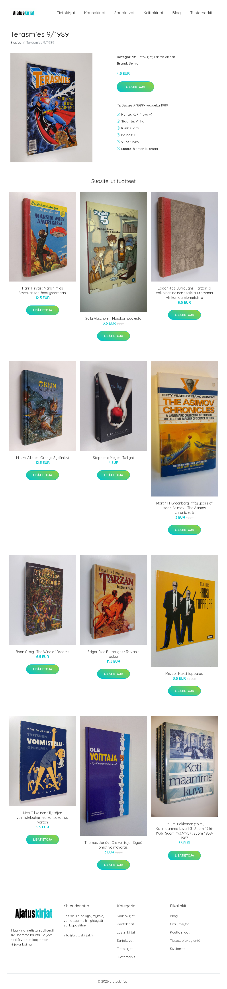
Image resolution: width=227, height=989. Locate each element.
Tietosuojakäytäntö (185, 940)
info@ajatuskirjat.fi (78, 935)
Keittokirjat (153, 12)
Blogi (176, 12)
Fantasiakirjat (164, 57)
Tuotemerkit (201, 12)
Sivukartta (178, 949)
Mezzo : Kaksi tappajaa (184, 673)
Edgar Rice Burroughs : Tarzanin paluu (113, 654)
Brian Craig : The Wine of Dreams (42, 652)
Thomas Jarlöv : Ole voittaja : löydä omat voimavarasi (113, 844)
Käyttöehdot (180, 932)
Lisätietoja (135, 87)
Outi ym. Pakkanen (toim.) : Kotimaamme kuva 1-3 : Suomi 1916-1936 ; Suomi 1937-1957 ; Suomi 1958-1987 (184, 831)
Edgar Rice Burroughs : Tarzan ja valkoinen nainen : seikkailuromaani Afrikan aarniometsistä (184, 293)
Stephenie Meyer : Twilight (113, 457)
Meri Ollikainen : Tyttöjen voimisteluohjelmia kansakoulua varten (42, 817)
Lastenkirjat (126, 932)
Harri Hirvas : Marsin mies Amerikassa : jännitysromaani (42, 290)
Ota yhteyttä (179, 924)
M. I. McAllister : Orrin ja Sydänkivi (42, 457)
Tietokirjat (66, 12)
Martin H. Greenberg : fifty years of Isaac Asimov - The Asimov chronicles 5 (184, 508)
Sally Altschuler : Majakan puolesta (113, 318)
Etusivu (15, 42)
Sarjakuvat (124, 12)
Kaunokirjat (95, 12)
